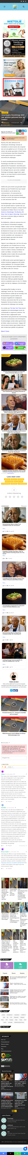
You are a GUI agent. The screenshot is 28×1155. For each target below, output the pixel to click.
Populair (5, 973)
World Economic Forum (19, 1022)
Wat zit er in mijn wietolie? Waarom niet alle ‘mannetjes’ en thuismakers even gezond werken (18, 977)
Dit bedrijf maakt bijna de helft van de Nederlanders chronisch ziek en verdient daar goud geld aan (24, 920)
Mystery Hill (18, 481)
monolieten (9, 481)
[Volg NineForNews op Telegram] (20, 343)
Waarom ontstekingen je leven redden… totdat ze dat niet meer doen (18, 984)
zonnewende (22, 483)
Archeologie (8, 100)
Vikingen (14, 483)
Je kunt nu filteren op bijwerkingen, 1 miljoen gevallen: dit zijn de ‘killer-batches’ (5, 894)
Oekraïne (22, 1017)
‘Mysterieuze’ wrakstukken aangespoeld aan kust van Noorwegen (5, 916)
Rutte (16, 1019)
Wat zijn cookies (5, 1044)
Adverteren (3, 1046)
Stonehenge (6, 483)
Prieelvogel (10, 1118)
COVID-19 (23, 1014)
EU (7, 1017)
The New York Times (16, 308)
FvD (11, 1017)
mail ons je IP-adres (13, 750)
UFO (25, 1019)
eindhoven (10, 1125)
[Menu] (4, 7)
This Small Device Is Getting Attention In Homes (14, 392)
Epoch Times (5, 331)
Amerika (7, 479)
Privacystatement (5, 1042)
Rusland (11, 1019)
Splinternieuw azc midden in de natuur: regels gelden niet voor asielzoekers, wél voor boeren (18, 997)
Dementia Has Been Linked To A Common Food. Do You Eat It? (14, 451)
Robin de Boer (6, 122)
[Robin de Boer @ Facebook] (17, 691)
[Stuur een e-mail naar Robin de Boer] (11, 691)
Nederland (16, 1017)
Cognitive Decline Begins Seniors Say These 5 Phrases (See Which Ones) (14, 412)
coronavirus (16, 1014)
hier (3, 750)
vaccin (5, 1022)
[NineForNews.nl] (14, 6)
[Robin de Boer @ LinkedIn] (14, 691)
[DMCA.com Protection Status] (14, 1066)
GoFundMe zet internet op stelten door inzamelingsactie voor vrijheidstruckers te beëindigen (14, 918)
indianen (20, 479)
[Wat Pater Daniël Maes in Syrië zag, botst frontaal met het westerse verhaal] (4, 1005)
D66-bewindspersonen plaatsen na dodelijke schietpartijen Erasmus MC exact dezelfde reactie (22, 894)
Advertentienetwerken (6, 1051)
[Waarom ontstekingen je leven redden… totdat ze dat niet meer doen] (4, 985)
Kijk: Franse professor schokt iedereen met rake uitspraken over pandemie (16, 946)
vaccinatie (10, 1022)
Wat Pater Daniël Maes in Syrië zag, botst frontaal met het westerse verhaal (18, 1003)
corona (3, 1014)
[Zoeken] (23, 7)
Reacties (22, 973)
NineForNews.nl (10, 473)
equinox (14, 479)
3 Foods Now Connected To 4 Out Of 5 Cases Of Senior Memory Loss (14, 372)
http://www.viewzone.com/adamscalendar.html (12, 862)
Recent (13, 973)
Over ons (3, 1039)
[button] (8, 343)
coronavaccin (9, 1014)
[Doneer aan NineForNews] (20, 348)
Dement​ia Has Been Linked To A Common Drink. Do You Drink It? (14, 431)
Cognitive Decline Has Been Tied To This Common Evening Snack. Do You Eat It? (14, 471)
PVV (7, 1019)
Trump (20, 1019)
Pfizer (2, 1019)
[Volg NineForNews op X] (8, 348)
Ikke (8, 1131)
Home (3, 100)
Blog (2, 1048)
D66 (4, 1017)
